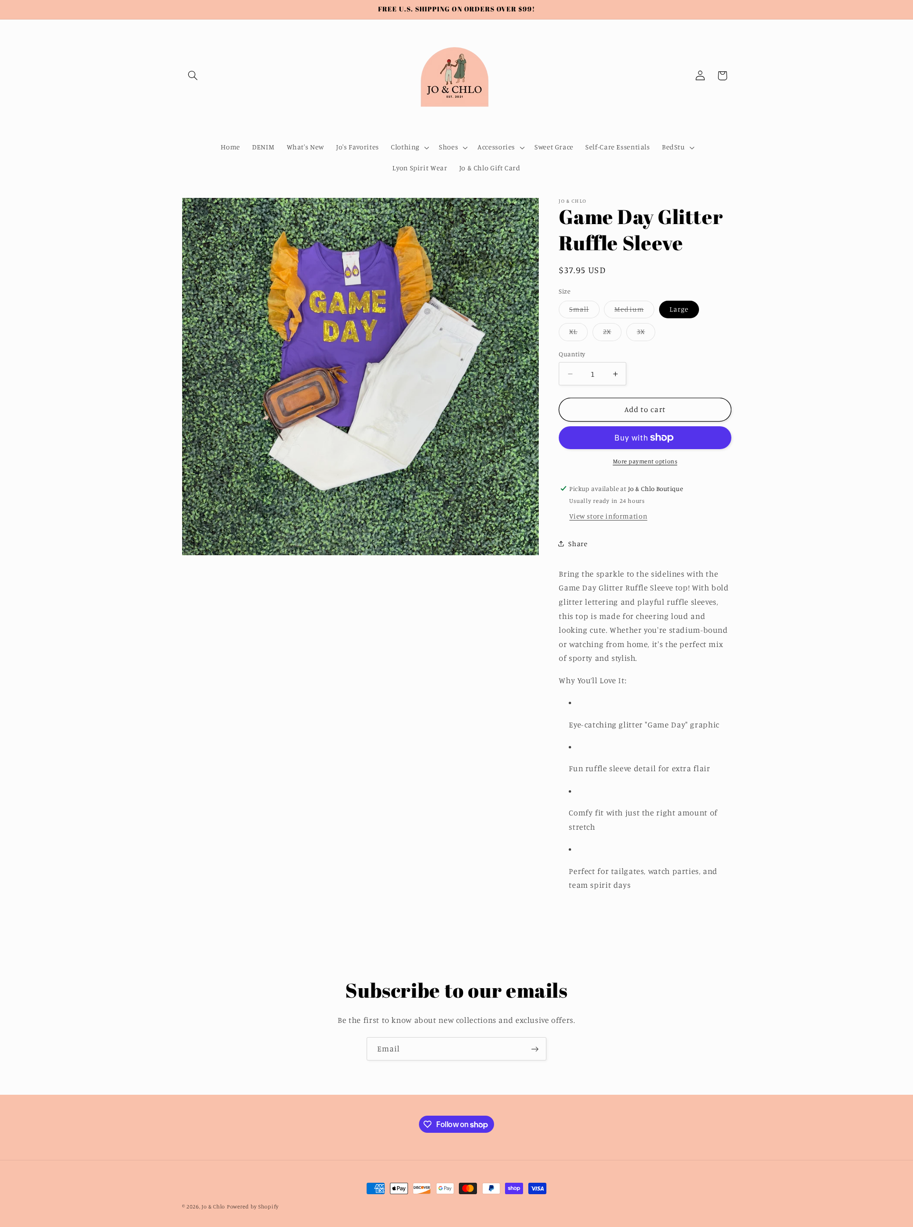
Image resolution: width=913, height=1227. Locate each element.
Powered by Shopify (253, 1206)
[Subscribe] (535, 1048)
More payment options (645, 461)
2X (612, 334)
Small (584, 311)
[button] (193, 76)
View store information (608, 516)
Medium (634, 311)
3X (646, 334)
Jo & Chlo (213, 1206)
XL (578, 334)
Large (679, 309)
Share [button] (577, 544)
